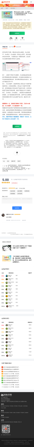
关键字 (19, 161)
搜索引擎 (13, 161)
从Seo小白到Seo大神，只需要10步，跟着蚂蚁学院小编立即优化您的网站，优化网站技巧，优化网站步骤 (14, 169)
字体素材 (3, 417)
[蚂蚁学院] (17, 394)
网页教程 (7, 412)
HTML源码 (20, 406)
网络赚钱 (15, 422)
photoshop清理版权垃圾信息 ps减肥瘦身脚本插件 (11, 371)
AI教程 (14, 412)
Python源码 (3, 407)
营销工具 (20, 422)
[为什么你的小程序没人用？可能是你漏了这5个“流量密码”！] (6, 250)
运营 (7, 8)
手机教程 (22, 412)
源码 (2, 404)
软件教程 (3, 412)
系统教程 (18, 412)
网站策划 (11, 422)
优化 (8, 161)
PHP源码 (11, 406)
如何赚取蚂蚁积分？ (21, 135)
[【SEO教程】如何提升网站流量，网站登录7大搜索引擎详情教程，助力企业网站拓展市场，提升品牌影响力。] (6, 261)
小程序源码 (25, 406)
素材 (2, 415)
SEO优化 (12, 8)
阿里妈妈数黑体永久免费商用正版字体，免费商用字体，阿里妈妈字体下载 (11, 369)
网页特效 (7, 406)
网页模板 (3, 406)
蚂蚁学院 (6, 2)
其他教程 (26, 412)
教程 (2, 411)
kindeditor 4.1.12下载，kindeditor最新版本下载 (11, 373)
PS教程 (11, 412)
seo (4, 161)
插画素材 (7, 417)
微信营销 (7, 422)
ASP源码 (15, 406)
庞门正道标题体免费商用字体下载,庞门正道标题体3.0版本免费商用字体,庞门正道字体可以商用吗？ (11, 367)
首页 (2, 8)
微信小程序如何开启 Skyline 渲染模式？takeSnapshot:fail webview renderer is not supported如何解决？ (11, 380)
